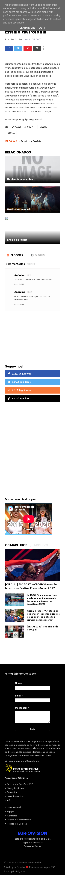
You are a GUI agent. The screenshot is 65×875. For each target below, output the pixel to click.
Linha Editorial (14, 807)
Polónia (11, 133)
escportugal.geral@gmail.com (23, 761)
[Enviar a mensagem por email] (37, 48)
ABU (9, 800)
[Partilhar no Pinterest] (28, 48)
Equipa (10, 811)
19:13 (29, 275)
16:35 (29, 292)
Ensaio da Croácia (31, 141)
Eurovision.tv (13, 792)
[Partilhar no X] (18, 48)
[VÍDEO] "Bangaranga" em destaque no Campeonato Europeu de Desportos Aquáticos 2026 (42, 599)
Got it (42, 27)
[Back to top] (57, 867)
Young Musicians (15, 788)
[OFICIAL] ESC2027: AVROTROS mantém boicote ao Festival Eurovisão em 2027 (31, 586)
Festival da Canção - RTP (20, 784)
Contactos (12, 815)
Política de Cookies (17, 823)
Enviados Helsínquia (22, 127)
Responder (19, 284)
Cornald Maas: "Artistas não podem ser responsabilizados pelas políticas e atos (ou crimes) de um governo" (43, 615)
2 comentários (15, 264)
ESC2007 (43, 127)
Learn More (27, 27)
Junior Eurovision (15, 796)
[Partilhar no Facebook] (9, 48)
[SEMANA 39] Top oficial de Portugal (42, 628)
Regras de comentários (19, 819)
